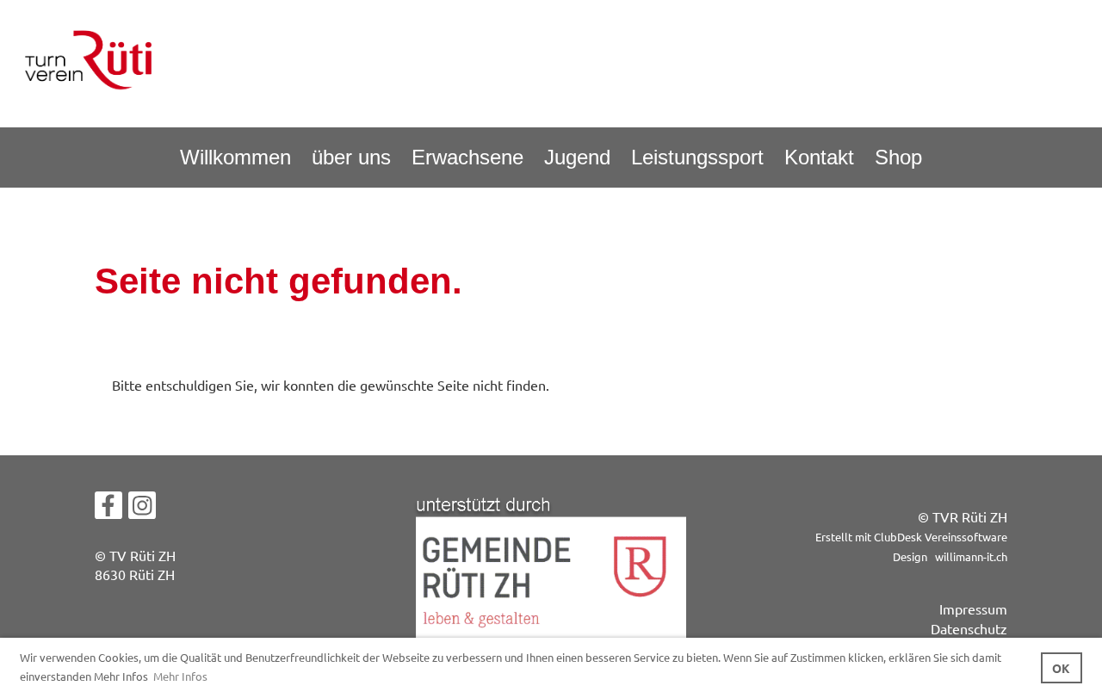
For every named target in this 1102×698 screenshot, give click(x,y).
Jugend (577, 157)
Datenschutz (969, 628)
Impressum (973, 608)
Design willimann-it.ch (950, 556)
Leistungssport (697, 157)
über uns (351, 157)
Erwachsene (467, 157)
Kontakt (819, 157)
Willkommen (235, 157)
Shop (898, 157)
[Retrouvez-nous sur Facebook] (108, 508)
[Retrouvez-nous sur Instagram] (142, 508)
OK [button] (1061, 668)
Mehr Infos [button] (180, 676)
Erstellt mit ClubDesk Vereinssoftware (911, 536)
